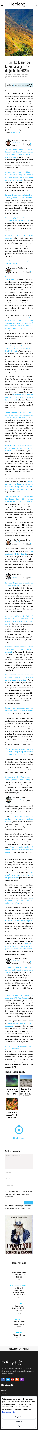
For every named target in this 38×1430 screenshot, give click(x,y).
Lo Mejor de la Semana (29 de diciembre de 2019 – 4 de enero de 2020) (19, 1291)
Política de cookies (8, 1412)
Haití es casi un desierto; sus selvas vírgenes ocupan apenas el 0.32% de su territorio (19, 448)
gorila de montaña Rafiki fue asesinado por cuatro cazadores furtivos (19, 819)
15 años (18, 1338)
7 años (19, 1297)
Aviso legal (4, 1394)
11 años (19, 1279)
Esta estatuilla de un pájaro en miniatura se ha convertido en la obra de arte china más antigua (19, 677)
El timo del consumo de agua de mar (19, 1322)
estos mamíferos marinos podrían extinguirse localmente (19, 900)
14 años (18, 1313)
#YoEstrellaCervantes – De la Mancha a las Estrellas (19, 1274)
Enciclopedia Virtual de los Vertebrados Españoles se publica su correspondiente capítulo (19, 946)
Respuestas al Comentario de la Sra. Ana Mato (19, 1308)
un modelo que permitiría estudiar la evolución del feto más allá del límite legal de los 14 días (19, 348)
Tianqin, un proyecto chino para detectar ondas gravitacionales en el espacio (19, 970)
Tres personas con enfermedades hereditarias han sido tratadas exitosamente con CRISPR (19, 499)
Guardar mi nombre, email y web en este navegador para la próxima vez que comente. (18, 1194)
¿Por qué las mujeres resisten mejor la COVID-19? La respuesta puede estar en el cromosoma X (19, 751)
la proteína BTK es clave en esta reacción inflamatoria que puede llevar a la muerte (19, 397)
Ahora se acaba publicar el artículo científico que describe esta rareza (19, 849)
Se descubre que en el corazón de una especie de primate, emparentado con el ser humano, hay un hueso (19, 415)
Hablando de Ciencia (20, 76)
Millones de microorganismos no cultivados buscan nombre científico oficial (19, 710)
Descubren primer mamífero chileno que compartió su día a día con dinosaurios (19, 649)
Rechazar (19, 1421)
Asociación (4, 1390)
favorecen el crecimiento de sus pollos (18, 921)
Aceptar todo (19, 1417)
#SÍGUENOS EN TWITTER (19, 1348)
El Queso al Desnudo (19, 1335)
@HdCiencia (15, 132)
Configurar (19, 1426)
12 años (19, 1326)
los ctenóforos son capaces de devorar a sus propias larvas (19, 875)
